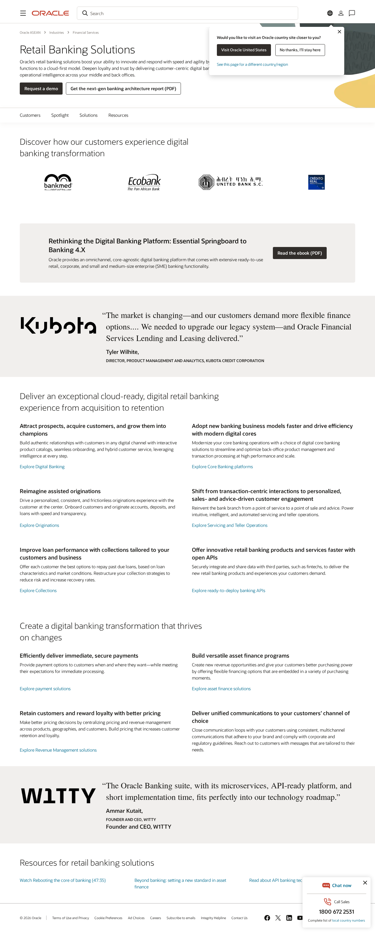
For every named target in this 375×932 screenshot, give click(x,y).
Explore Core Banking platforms (222, 466)
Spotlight (60, 115)
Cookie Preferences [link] (108, 918)
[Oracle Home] (50, 13)
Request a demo (41, 88)
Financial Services (86, 32)
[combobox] (187, 13)
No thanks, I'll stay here (300, 49)
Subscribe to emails (181, 918)
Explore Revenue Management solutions (58, 750)
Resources (118, 115)
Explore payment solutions (45, 688)
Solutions (88, 115)
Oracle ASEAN (30, 32)
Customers (30, 115)
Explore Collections (38, 590)
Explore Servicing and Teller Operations (229, 525)
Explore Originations (39, 525)
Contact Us (239, 918)
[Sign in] (341, 13)
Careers (155, 918)
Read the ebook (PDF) (300, 253)
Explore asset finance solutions (221, 688)
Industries (56, 32)
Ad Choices (136, 918)
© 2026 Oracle (30, 918)
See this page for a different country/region (252, 64)
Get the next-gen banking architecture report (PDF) (123, 88)
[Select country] (330, 13)
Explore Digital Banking (42, 466)
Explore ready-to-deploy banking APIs (228, 590)
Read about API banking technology (283, 880)
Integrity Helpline (213, 918)
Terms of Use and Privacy (70, 918)
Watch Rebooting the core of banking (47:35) (63, 880)
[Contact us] (352, 13)
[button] (23, 13)
